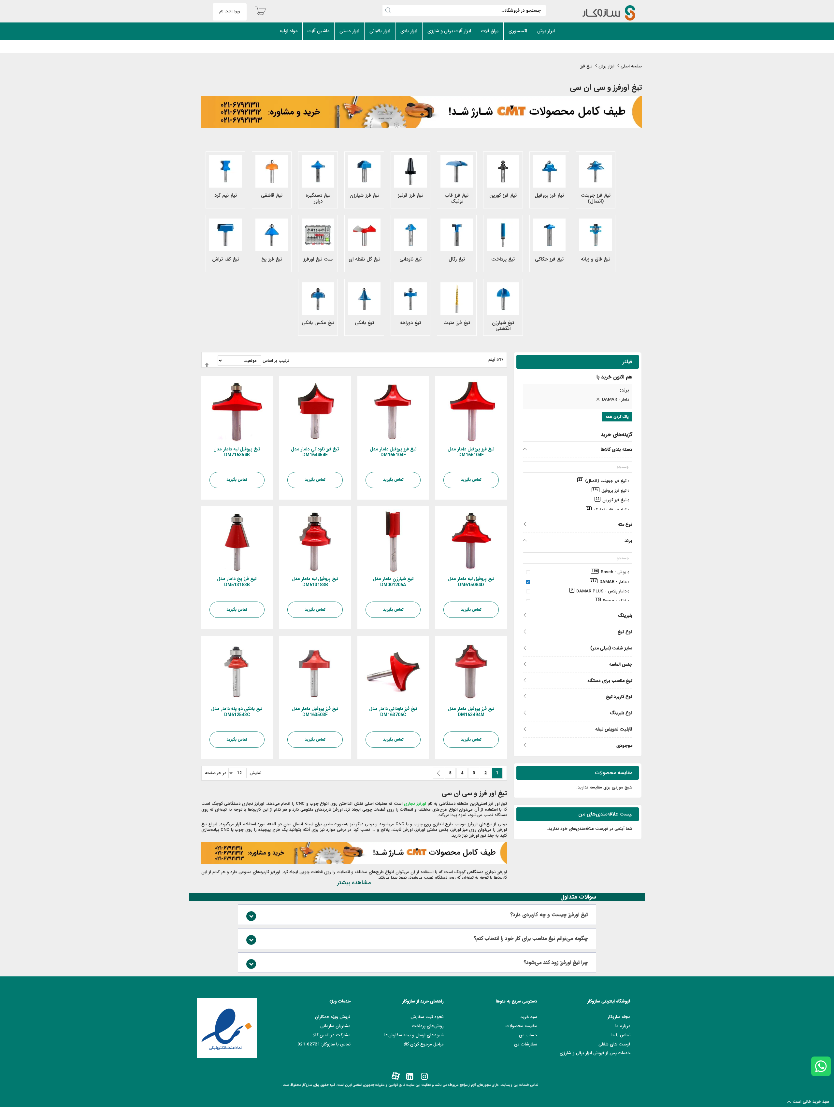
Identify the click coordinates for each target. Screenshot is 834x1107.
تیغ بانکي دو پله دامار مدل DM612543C (237, 711)
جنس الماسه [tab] (620, 664)
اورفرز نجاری (415, 803)
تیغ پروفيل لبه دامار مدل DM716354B (236, 452)
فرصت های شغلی (614, 1044)
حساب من (528, 1035)
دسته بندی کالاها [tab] (616, 449)
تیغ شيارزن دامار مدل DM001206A (393, 582)
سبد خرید (529, 1017)
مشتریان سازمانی (335, 1026)
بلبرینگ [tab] (625, 615)
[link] (424, 1076)
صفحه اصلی (631, 66)
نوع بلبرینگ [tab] (621, 712)
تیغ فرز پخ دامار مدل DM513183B (237, 582)
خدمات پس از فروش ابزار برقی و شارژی (595, 1053)
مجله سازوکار (619, 1017)
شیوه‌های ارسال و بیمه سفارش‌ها (414, 1035)
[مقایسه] (487, 497)
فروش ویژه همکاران (333, 1017)
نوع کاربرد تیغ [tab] (619, 696)
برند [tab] (628, 540)
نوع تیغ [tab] (625, 631)
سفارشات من (525, 1044)
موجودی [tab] (624, 745)
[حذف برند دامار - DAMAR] (598, 400)
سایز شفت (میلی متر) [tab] (611, 648)
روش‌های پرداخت (428, 1026)
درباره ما (622, 1026)
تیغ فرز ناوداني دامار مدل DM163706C (393, 711)
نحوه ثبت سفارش (427, 1017)
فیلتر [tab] (627, 362)
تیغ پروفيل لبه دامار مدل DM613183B (315, 582)
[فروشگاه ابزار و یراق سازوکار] (602, 13)
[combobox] (464, 10)
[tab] (577, 391)
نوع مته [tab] (625, 524)
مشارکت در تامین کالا (332, 1035)
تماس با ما (620, 1035)
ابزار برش (606, 66)
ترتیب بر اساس (276, 360)
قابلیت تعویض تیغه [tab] (613, 729)
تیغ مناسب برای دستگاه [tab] (609, 680)
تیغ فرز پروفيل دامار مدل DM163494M (471, 711)
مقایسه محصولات (521, 1026)
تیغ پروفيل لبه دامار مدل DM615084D (471, 582)
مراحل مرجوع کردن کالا (424, 1044)
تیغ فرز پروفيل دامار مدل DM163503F (315, 711)
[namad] (227, 1028)
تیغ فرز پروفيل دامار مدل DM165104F (393, 452)
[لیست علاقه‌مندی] (498, 497)
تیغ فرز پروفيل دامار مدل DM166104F (471, 452)
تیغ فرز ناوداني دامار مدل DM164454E (315, 452)
